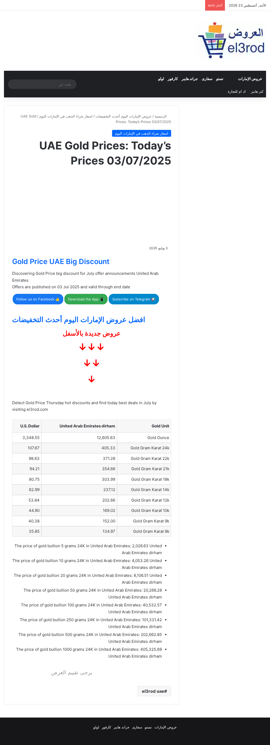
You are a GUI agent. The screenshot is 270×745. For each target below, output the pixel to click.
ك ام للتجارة (237, 91)
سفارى (207, 78)
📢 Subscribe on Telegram (133, 299)
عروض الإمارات (250, 78)
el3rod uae (153, 691)
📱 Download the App (86, 299)
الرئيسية (161, 116)
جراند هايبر (190, 78)
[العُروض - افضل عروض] (230, 40)
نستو (219, 78)
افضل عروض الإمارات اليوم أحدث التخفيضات (78, 319)
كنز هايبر (257, 91)
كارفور (173, 78)
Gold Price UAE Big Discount (60, 261)
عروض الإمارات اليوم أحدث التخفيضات (123, 116)
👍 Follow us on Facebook (38, 299)
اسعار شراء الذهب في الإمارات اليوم (66, 116)
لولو (161, 78)
